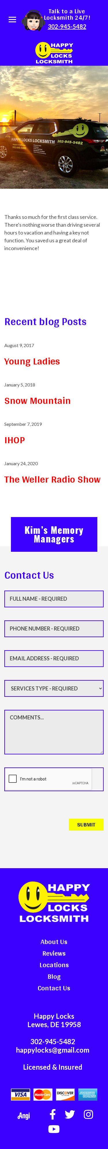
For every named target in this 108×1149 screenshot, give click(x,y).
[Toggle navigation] (12, 20)
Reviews (54, 953)
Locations (54, 965)
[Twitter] (70, 1114)
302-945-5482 (67, 26)
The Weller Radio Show (52, 479)
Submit (86, 824)
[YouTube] (54, 1129)
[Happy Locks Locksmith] (54, 51)
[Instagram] (88, 1114)
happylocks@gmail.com (52, 1050)
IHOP (14, 440)
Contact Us (54, 988)
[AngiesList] (23, 1116)
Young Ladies (32, 361)
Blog (54, 976)
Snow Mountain (37, 400)
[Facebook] (53, 1114)
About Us (54, 942)
